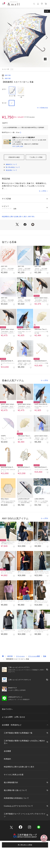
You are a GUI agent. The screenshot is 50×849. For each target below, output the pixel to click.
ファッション (20, 656)
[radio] (12, 92)
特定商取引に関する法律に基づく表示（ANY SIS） (18, 216)
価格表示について (11, 164)
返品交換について (11, 170)
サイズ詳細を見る (42, 107)
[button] (25, 37)
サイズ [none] (4, 103)
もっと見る (42, 191)
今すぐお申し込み (17, 146)
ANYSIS (10, 656)
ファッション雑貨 (34, 656)
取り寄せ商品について (13, 167)
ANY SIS (8, 75)
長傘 (44, 656)
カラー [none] (4, 89)
